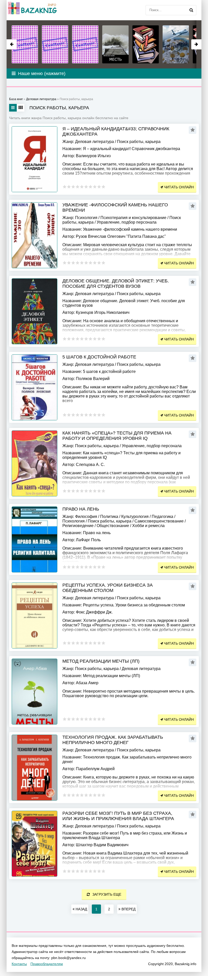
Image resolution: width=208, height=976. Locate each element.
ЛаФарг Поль (88, 540)
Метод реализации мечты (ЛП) (101, 661)
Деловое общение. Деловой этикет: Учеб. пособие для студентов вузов (115, 283)
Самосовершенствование (159, 521)
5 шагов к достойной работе (99, 356)
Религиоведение (78, 525)
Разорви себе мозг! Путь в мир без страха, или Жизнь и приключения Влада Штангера (118, 816)
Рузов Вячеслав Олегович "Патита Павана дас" (121, 236)
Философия (86, 516)
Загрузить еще (106, 894)
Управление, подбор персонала (127, 222)
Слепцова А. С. (90, 464)
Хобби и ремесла (148, 525)
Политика (109, 516)
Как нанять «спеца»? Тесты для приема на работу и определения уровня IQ (116, 435)
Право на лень (80, 509)
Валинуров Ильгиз (93, 156)
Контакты (19, 964)
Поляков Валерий (93, 378)
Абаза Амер (87, 683)
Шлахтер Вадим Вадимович (102, 845)
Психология (86, 217)
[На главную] (32, 10)
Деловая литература (94, 141)
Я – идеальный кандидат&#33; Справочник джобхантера (115, 131)
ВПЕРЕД (127, 909)
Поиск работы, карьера (139, 141)
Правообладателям (46, 964)
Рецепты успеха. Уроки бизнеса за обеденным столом (107, 588)
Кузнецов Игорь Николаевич (102, 312)
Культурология (135, 516)
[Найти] (191, 10)
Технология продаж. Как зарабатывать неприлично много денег (112, 740)
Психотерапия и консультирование (133, 217)
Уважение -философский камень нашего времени (115, 207)
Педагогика (162, 516)
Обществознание (113, 525)
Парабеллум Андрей (95, 769)
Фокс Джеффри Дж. (94, 612)
